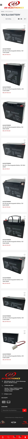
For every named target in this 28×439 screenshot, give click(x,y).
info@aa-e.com (8, 394)
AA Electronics (7, 49)
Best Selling (8, 19)
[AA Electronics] (14, 4)
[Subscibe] (24, 410)
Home (2, 11)
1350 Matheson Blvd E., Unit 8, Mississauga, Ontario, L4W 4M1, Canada (15, 382)
